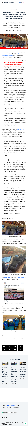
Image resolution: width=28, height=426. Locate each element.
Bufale (3, 405)
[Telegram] (4, 349)
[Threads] (20, 349)
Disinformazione (14, 9)
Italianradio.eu (20, 129)
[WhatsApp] (9, 349)
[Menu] (2, 2)
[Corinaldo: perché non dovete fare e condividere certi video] (23, 363)
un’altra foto (7, 277)
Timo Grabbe (21, 277)
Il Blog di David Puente (9, 2)
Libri (4, 341)
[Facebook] (20, 2)
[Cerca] (25, 2)
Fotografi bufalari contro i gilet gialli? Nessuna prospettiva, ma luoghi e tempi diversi (5, 374)
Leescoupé (22, 338)
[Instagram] (23, 2)
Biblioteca (5, 338)
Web (10, 407)
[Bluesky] (14, 349)
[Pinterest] (14, 346)
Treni (16, 341)
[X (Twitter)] (21, 2)
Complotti (19, 405)
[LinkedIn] (20, 346)
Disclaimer (16, 407)
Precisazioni (5, 407)
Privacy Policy (5, 412)
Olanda (10, 341)
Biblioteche (13, 338)
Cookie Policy (13, 412)
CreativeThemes (7, 424)
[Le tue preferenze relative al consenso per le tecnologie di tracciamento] (25, 423)
